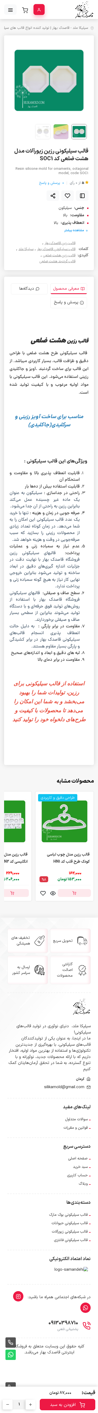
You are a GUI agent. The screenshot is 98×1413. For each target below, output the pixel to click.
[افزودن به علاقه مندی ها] (67, 195)
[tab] (68, 289)
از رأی (77, 183)
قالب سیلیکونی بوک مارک (68, 1215)
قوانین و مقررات (75, 1128)
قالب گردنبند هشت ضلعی (57, 261)
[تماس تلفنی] (10, 1342)
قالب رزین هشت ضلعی (59, 255)
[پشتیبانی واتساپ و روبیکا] (10, 1355)
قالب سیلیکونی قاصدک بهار (56, 249)
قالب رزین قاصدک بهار (60, 243)
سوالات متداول (76, 1119)
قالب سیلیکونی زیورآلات (70, 1232)
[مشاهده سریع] (53, 893)
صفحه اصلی (78, 1158)
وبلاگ (83, 1184)
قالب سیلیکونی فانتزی (71, 1240)
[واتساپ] (85, 1308)
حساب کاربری (77, 1175)
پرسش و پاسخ (51, 183)
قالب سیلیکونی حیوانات (69, 1223)
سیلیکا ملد (26, 249)
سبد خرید (80, 1167)
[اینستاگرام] (18, 1296)
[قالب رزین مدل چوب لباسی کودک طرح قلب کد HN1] (64, 821)
